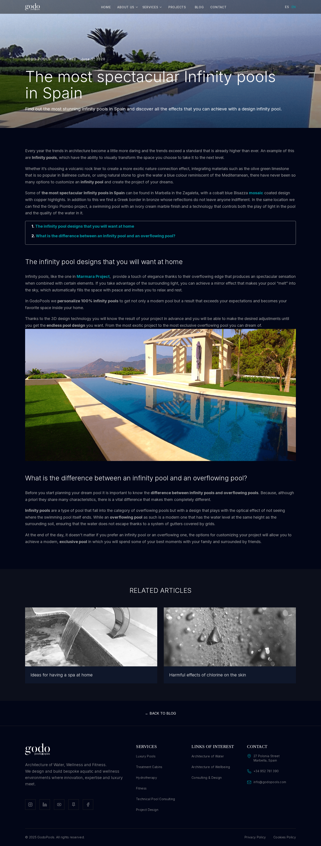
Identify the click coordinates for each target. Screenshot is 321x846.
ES (287, 7)
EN (294, 7)
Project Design (147, 810)
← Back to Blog (160, 713)
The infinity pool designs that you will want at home (84, 226)
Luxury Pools (145, 756)
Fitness (141, 788)
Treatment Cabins (149, 767)
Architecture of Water (208, 756)
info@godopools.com (270, 782)
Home (106, 7)
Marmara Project (93, 276)
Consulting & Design (207, 777)
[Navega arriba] (308, 833)
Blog (199, 7)
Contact (218, 7)
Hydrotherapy (146, 777)
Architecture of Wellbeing (211, 767)
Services (150, 7)
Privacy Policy (255, 837)
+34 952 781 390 (266, 771)
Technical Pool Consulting (155, 799)
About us (125, 7)
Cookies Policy (284, 837)
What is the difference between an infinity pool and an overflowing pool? (105, 236)
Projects (177, 7)
